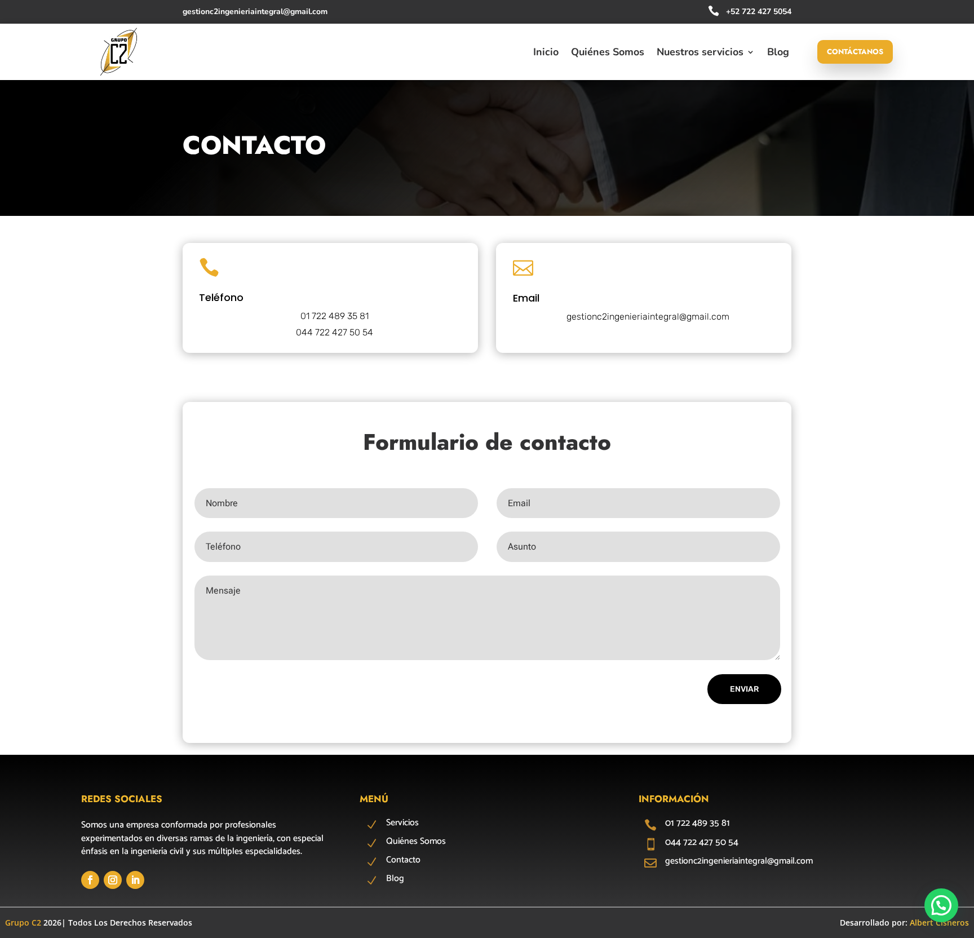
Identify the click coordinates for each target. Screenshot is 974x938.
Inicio (546, 53)
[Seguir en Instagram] (113, 880)
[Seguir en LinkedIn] (135, 880)
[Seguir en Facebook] (90, 880)
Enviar (744, 689)
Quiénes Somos (607, 53)
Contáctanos (855, 51)
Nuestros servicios (700, 53)
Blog (778, 53)
